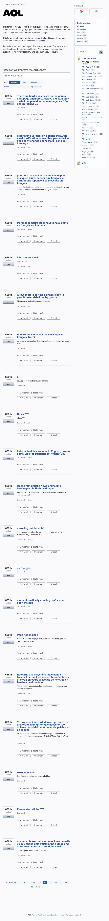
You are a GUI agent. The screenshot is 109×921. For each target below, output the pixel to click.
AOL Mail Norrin (88, 100)
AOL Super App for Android (92, 117)
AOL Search (87, 103)
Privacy (62, 915)
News (30, 229)
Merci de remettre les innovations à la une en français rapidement (42, 224)
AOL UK (85, 127)
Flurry (84, 154)
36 (39, 882)
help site (41, 40)
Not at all (25, 119)
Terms (34, 915)
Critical (55, 119)
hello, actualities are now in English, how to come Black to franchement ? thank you (43, 452)
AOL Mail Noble (88, 93)
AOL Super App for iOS (91, 122)
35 (34, 882)
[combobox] (89, 52)
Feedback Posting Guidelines (48, 915)
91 (32, 886)
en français (24, 568)
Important (39, 119)
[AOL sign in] (96, 11)
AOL (84, 163)
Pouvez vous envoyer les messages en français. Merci (40, 336)
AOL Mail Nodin (88, 97)
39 (56, 882)
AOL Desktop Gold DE (91, 76)
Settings (30, 540)
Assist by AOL (87, 142)
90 (66, 882)
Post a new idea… (84, 23)
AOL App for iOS (88, 67)
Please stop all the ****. (31, 809)
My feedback (36, 86)
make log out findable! (30, 528)
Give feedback (89, 58)
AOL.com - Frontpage (90, 134)
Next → (39, 886)
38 (50, 882)
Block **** (23, 414)
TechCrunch (87, 157)
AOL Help (86, 85)
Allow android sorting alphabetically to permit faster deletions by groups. (40, 296)
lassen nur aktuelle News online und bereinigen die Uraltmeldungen (39, 487)
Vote (8, 103)
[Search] (101, 52)
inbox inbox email (28, 257)
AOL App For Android (90, 61)
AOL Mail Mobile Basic (91, 88)
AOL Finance (87, 79)
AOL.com (86, 130)
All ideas (80, 26)
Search (80, 38)
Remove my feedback (73, 915)
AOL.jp (85, 139)
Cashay (85, 148)
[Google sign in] (81, 11)
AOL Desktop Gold (89, 73)
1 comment (21, 423)
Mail (29, 147)
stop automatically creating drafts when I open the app (42, 601)
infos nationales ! (27, 635)
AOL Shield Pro (88, 109)
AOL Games (87, 82)
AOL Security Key (89, 106)
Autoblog (85, 145)
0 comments (21, 107)
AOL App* (86, 70)
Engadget (86, 151)
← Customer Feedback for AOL (15, 4)
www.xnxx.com (26, 772)
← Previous (11, 882)
